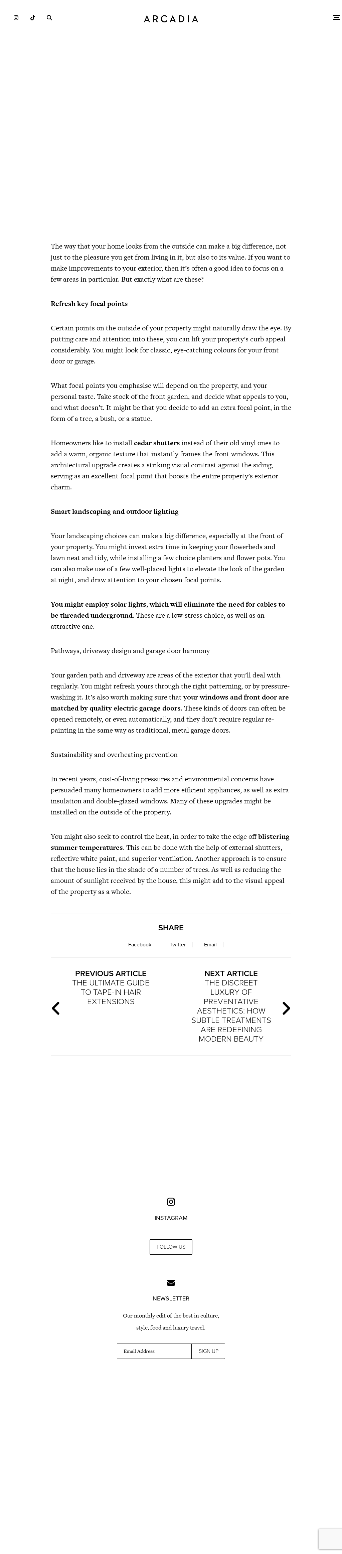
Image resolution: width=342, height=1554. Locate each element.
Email (210, 944)
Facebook (139, 944)
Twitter (178, 944)
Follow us (171, 1247)
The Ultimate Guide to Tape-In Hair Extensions (111, 987)
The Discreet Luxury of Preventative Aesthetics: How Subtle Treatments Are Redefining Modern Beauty (231, 1006)
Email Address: (140, 1351)
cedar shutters (157, 443)
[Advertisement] (171, 177)
